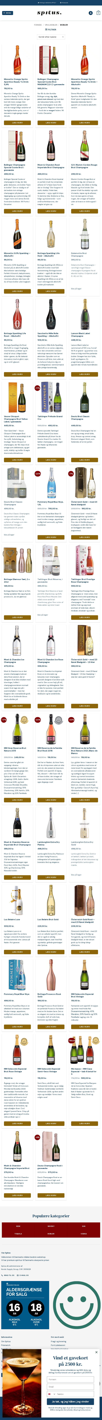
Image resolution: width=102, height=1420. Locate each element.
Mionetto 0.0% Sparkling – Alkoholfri (17, 254)
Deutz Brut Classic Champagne (80, 417)
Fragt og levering (58, 1341)
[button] (7, 13)
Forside (38, 25)
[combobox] (51, 1394)
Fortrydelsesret (58, 1345)
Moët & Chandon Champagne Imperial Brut (16, 1167)
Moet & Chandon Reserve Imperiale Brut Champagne (17, 843)
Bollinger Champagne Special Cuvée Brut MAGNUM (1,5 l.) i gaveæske (51, 82)
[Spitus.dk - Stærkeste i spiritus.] (49, 13)
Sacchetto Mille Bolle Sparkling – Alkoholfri (48, 334)
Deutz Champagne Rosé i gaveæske (50, 1167)
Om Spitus (6, 1341)
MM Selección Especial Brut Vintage (82, 995)
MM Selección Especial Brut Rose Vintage (15, 1070)
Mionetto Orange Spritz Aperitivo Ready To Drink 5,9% (16, 82)
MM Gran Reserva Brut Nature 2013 (15, 749)
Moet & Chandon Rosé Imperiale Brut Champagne (51, 166)
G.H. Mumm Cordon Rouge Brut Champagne (84, 166)
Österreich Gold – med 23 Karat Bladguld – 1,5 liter (84, 660)
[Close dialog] (96, 1352)
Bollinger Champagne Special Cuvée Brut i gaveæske (14, 167)
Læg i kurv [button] (17, 123)
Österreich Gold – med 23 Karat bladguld (84, 503)
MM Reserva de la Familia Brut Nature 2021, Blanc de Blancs (84, 751)
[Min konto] (91, 13)
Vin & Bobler (51, 25)
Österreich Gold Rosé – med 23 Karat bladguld (83, 920)
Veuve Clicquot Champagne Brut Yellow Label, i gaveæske (16, 419)
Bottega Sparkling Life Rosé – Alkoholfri (15, 334)
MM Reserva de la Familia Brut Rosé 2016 (50, 749)
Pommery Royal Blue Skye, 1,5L (50, 503)
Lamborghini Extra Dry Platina (49, 843)
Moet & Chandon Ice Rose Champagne (50, 660)
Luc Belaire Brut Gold (48, 919)
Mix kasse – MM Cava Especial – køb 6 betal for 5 (83, 1071)
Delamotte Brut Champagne (79, 254)
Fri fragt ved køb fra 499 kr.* (48, 3)
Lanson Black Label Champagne (80, 334)
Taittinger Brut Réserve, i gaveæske (50, 580)
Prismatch (65, 3)
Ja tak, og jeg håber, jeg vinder (70, 1401)
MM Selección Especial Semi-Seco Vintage (49, 1070)
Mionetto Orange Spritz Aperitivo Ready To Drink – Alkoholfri (84, 82)
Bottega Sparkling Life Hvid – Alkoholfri (49, 254)
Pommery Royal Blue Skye (16, 994)
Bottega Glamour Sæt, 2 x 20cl (17, 580)
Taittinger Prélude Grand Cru (50, 417)
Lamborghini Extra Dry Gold (82, 843)
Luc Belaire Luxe (12, 919)
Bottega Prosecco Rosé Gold (49, 995)
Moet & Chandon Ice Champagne (14, 660)
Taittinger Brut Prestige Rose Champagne (83, 580)
